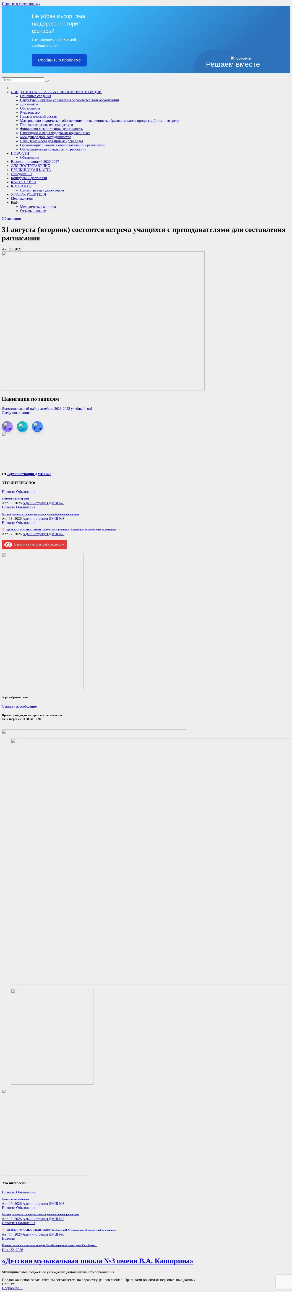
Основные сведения (35, 96)
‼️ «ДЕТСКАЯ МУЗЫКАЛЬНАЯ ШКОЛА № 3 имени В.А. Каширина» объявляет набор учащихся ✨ (61, 529)
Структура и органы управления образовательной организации (69, 100)
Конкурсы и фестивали (29, 178)
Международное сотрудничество (45, 137)
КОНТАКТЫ (21, 186)
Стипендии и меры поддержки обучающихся (55, 133)
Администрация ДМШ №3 (29, 474)
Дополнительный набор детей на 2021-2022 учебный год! (47, 408)
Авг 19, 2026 (12, 1203)
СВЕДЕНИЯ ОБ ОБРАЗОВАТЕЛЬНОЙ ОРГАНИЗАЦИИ (56, 92)
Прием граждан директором (42, 190)
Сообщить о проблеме (59, 60)
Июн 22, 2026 (12, 1250)
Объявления (29, 157)
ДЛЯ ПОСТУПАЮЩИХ (30, 166)
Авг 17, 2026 (12, 1234)
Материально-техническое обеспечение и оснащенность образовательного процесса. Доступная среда (99, 120)
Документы (29, 104)
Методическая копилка (38, 207)
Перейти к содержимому (21, 4)
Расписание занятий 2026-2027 (35, 161)
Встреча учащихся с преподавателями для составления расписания (40, 514)
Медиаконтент (22, 198)
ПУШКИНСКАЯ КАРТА (31, 170)
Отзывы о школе (33, 211)
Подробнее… (12, 1288)
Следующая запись (16, 413)
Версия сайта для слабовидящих (38, 544)
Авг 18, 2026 (12, 1219)
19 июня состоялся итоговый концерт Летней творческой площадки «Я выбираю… (49, 1245)
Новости (9, 492)
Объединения (21, 174)
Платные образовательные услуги (46, 125)
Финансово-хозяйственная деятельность (51, 129)
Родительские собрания (15, 498)
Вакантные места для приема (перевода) (51, 141)
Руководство (30, 112)
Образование (30, 108)
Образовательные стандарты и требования (53, 149)
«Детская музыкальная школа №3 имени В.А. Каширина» (97, 1261)
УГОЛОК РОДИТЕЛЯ (28, 194)
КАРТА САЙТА (23, 182)
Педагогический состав (38, 116)
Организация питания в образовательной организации (62, 145)
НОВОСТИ (20, 153)
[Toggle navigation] (3, 76)
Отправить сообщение (19, 706)
